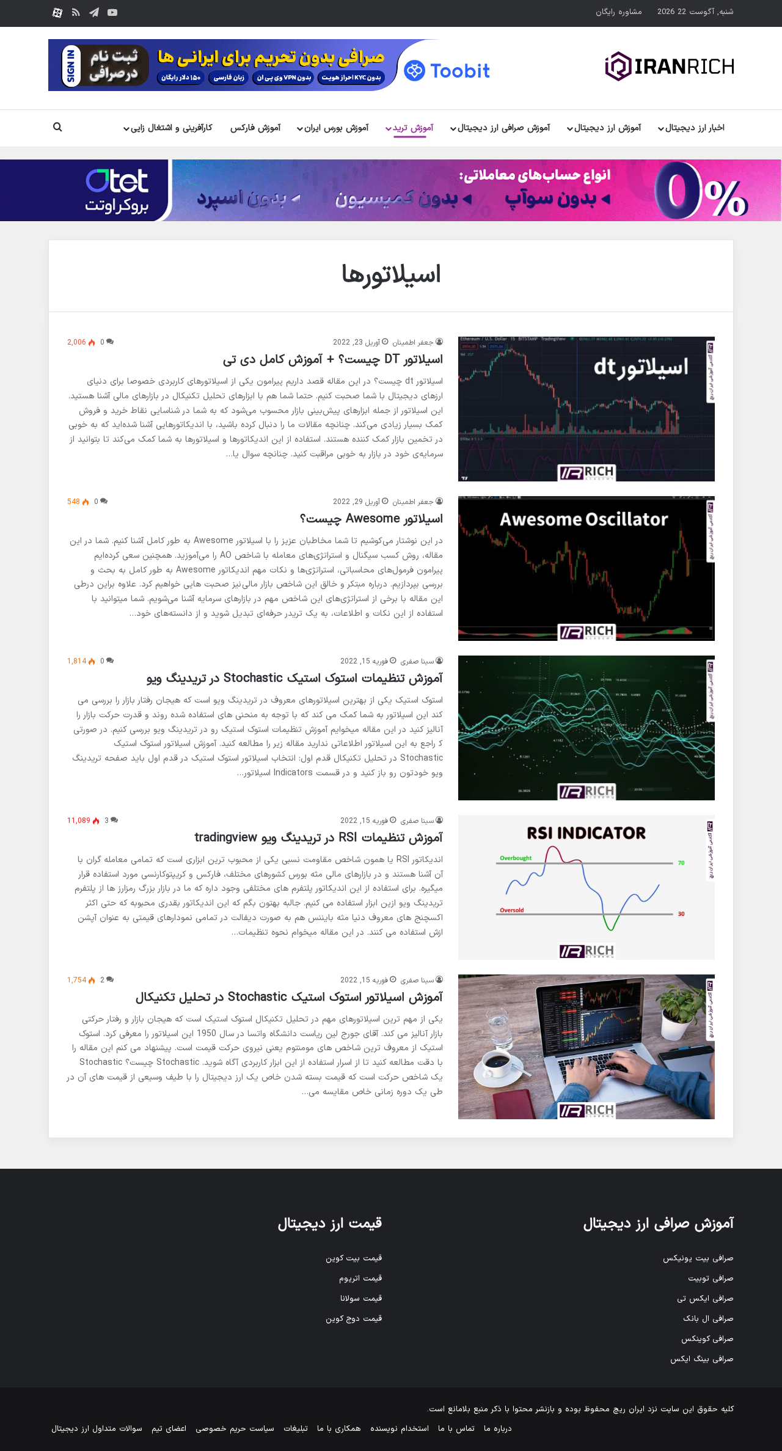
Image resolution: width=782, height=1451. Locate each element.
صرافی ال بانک (708, 1319)
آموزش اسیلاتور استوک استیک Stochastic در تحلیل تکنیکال (289, 998)
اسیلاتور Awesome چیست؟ (371, 519)
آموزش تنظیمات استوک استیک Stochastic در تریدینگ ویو (295, 679)
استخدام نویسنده (399, 1429)
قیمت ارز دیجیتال (330, 1224)
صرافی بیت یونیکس (698, 1258)
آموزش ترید (413, 128)
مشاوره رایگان (619, 12)
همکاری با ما (339, 1429)
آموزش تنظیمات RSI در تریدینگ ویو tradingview (318, 838)
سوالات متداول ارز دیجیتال (96, 1429)
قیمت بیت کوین (354, 1258)
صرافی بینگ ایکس (702, 1359)
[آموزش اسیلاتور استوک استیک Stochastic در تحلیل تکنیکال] (586, 1046)
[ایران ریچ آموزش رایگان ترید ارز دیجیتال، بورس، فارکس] (669, 66)
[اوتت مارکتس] (391, 190)
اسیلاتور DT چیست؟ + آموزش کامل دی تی (333, 360)
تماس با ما (456, 1429)
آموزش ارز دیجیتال (607, 128)
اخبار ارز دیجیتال (695, 128)
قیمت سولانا (361, 1299)
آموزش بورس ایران (336, 128)
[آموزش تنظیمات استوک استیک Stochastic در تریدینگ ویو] (586, 728)
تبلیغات (295, 1429)
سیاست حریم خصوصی (235, 1429)
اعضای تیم (169, 1429)
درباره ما (498, 1429)
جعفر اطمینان (413, 342)
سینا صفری (417, 661)
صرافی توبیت (711, 1279)
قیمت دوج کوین (354, 1319)
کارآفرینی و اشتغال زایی (172, 128)
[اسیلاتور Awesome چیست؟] (586, 568)
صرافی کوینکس (707, 1339)
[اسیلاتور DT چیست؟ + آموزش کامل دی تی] (586, 409)
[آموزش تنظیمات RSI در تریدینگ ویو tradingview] (586, 887)
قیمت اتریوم (360, 1279)
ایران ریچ (629, 1409)
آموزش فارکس (255, 128)
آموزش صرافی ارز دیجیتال (504, 128)
